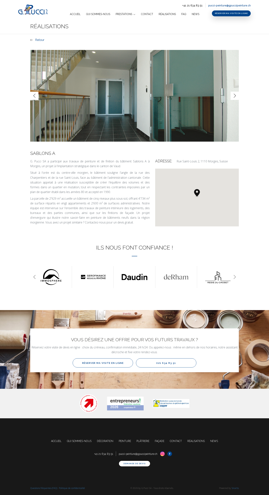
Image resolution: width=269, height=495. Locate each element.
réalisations (196, 441)
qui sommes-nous (79, 441)
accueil (75, 14)
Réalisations (167, 14)
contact (147, 14)
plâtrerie (143, 441)
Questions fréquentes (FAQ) (43, 488)
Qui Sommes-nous (98, 14)
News (195, 14)
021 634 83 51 (166, 363)
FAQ (183, 14)
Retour (39, 40)
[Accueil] (34, 9)
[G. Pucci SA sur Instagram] (162, 454)
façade (159, 441)
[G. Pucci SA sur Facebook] (169, 454)
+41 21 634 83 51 (192, 5)
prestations (124, 14)
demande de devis (134, 464)
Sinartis (235, 488)
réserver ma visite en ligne (231, 13)
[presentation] (34, 96)
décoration (105, 441)
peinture (125, 441)
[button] (196, 193)
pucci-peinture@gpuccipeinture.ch (229, 5)
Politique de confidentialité (72, 488)
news (214, 441)
